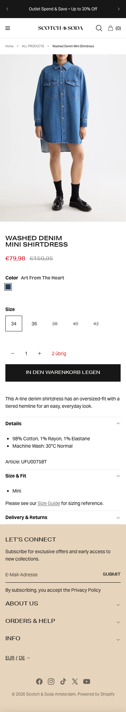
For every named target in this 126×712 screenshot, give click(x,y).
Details (13, 423)
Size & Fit (15, 476)
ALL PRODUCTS (33, 46)
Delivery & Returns (26, 517)
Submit (112, 575)
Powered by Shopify (96, 694)
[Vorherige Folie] (7, 9)
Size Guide (49, 503)
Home (9, 46)
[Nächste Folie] (118, 9)
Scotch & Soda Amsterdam (51, 694)
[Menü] (7, 28)
